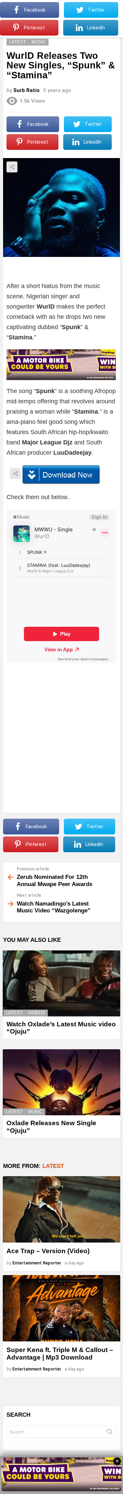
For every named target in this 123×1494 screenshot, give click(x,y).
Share (11, 166)
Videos (36, 1012)
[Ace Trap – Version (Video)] (61, 1209)
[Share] (61, 475)
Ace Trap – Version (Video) (48, 1251)
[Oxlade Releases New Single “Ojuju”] (61, 1082)
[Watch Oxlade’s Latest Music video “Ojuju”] (61, 983)
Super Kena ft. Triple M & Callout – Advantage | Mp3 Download (59, 1353)
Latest (14, 1012)
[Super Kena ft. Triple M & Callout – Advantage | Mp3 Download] (61, 1308)
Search (110, 1433)
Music (35, 1111)
